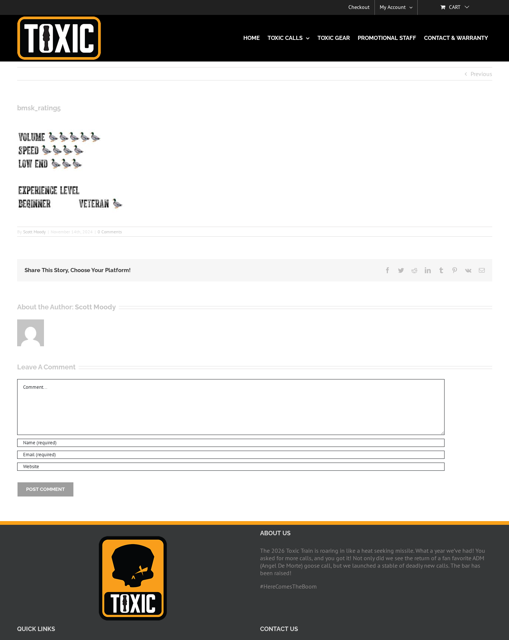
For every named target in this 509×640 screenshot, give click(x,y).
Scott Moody (34, 231)
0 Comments (110, 231)
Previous (481, 74)
